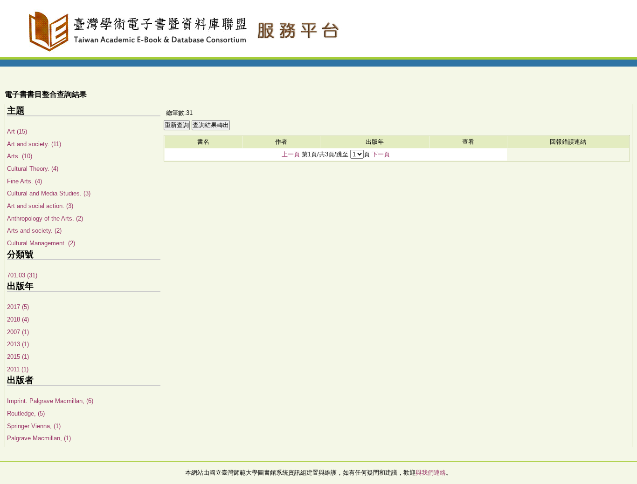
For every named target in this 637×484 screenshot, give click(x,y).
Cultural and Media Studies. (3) (48, 193)
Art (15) (17, 131)
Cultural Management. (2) (41, 243)
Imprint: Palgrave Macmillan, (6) (50, 400)
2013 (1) (18, 344)
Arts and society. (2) (34, 230)
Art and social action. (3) (40, 205)
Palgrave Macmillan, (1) (39, 438)
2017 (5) (18, 306)
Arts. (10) (19, 156)
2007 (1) (18, 332)
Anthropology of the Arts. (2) (45, 218)
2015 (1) (18, 356)
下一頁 (381, 154)
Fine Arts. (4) (24, 181)
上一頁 (291, 154)
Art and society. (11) (34, 144)
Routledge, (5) (26, 413)
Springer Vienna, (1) (34, 426)
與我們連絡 (430, 472)
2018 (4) (18, 319)
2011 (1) (17, 369)
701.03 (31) (22, 275)
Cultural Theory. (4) (32, 168)
